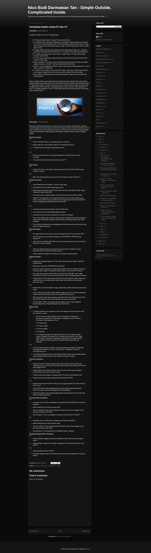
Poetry (98, 109)
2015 (100, 142)
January (103, 237)
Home (60, 531)
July (101, 153)
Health (98, 86)
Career (98, 66)
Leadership (100, 96)
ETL (97, 82)
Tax (97, 119)
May (101, 226)
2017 (100, 136)
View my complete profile (104, 39)
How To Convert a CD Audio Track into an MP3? (107, 186)
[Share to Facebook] (57, 463)
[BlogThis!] (53, 463)
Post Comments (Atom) (64, 536)
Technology (100, 123)
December (103, 144)
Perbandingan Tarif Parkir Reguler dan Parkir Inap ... (108, 169)
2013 (100, 244)
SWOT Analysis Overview (108, 195)
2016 (100, 139)
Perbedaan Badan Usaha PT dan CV (108, 175)
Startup (58, 466)
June (102, 223)
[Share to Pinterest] (59, 463)
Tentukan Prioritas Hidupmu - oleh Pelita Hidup (107, 180)
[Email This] (52, 463)
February (103, 234)
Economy (99, 76)
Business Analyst (101, 56)
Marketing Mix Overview (107, 203)
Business (37, 466)
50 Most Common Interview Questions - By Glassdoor (107, 212)
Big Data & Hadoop (102, 49)
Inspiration (99, 93)
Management (52, 466)
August (102, 150)
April (102, 229)
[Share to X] (55, 463)
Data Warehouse (101, 69)
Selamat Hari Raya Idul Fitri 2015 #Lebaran (107, 164)
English (98, 79)
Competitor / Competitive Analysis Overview (108, 199)
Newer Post (33, 531)
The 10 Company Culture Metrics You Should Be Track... (108, 218)
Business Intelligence (103, 62)
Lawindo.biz (43, 122)
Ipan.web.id (42, 31)
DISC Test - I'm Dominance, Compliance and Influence (106, 158)
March (102, 232)
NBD (99, 37)
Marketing (99, 103)
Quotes (98, 113)
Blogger (88, 549)
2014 (100, 241)
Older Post (86, 531)
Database (99, 72)
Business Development (103, 59)
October (103, 147)
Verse (98, 126)
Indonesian (44, 466)
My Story (99, 106)
